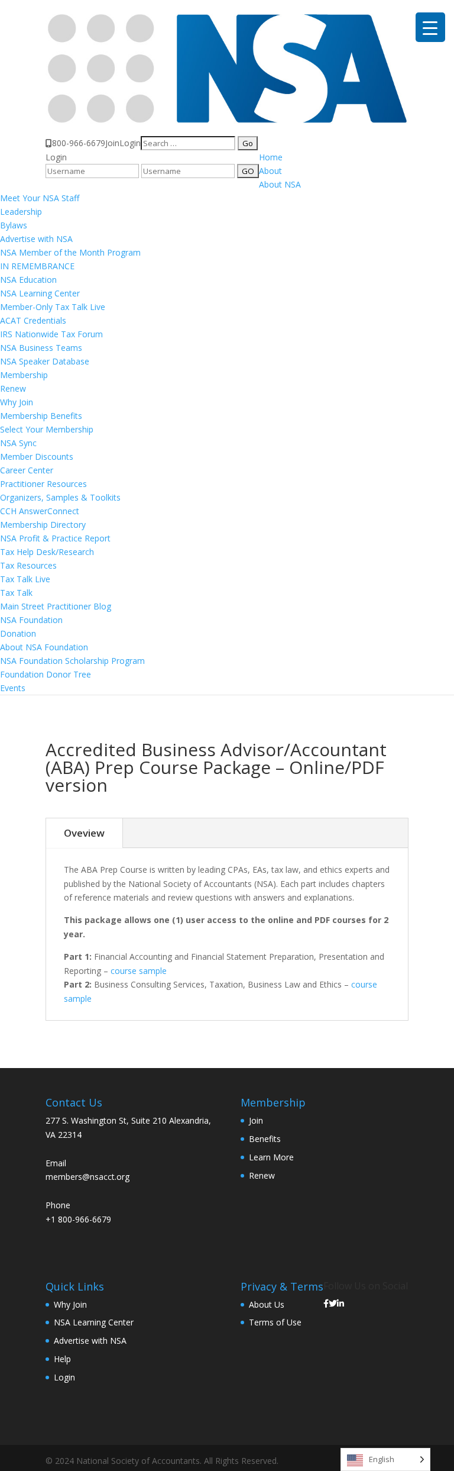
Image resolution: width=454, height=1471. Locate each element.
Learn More (271, 1157)
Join (112, 143)
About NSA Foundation (44, 647)
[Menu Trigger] (430, 27)
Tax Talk (16, 592)
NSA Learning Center (40, 293)
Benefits (265, 1138)
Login (130, 143)
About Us (266, 1304)
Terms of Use (275, 1322)
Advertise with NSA (36, 238)
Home (271, 157)
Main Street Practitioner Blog (55, 606)
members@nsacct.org (87, 1176)
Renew (13, 388)
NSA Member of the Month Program (70, 252)
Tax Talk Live (25, 579)
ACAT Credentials (33, 320)
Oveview (84, 833)
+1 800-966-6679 (78, 1219)
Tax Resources (28, 565)
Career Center (26, 470)
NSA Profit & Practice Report (55, 538)
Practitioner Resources (43, 483)
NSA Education (28, 279)
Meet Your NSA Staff (39, 198)
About (270, 170)
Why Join (16, 402)
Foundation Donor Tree (45, 674)
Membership (24, 374)
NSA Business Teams (41, 347)
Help (62, 1358)
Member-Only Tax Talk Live (52, 306)
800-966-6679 (78, 143)
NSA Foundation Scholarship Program (72, 660)
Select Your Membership (46, 429)
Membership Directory (43, 524)
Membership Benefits (41, 415)
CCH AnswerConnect (39, 511)
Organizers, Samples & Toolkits (60, 497)
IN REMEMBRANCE (37, 266)
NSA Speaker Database (44, 361)
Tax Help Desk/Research (47, 551)
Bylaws (13, 225)
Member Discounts (36, 456)
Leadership (21, 211)
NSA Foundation (31, 619)
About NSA (280, 184)
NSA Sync (18, 443)
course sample (139, 970)
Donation (18, 633)
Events (12, 687)
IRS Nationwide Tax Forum (51, 334)
